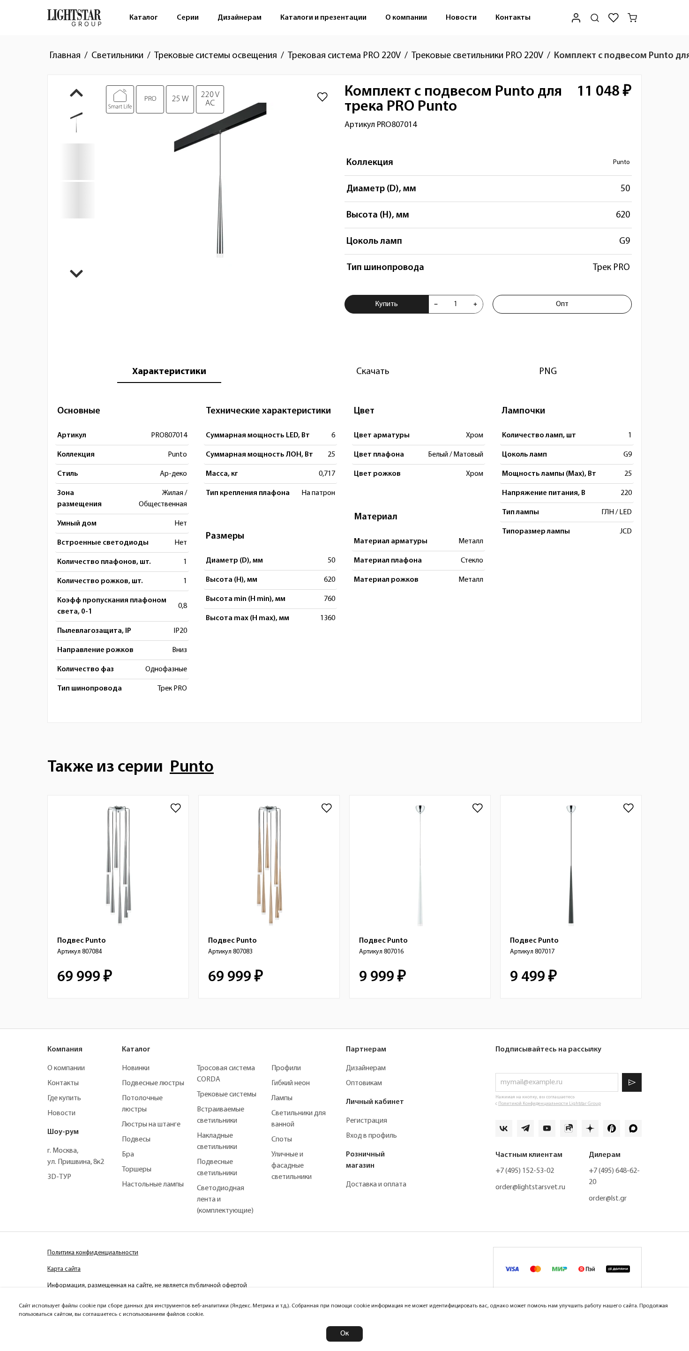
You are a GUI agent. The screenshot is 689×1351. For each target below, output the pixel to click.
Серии (188, 18)
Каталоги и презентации (323, 18)
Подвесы (136, 1139)
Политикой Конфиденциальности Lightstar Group (549, 1103)
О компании (406, 18)
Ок (344, 1333)
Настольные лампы (153, 1184)
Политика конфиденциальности (92, 1252)
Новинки (136, 1068)
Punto (621, 162)
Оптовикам (364, 1083)
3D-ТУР (59, 1177)
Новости (461, 18)
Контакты (513, 18)
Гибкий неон (290, 1083)
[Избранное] (613, 17)
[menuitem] (143, 17)
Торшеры (136, 1169)
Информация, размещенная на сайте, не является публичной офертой (147, 1285)
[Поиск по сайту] (594, 17)
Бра (128, 1154)
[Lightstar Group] (74, 17)
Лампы (281, 1098)
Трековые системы (226, 1094)
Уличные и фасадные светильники (291, 1166)
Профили (286, 1068)
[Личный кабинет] (576, 17)
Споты (281, 1139)
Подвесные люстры (153, 1083)
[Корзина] (632, 17)
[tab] (169, 371)
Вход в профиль (371, 1136)
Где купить (64, 1098)
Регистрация (366, 1121)
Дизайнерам (239, 18)
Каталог (143, 18)
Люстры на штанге (151, 1124)
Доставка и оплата (376, 1184)
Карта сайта (64, 1269)
